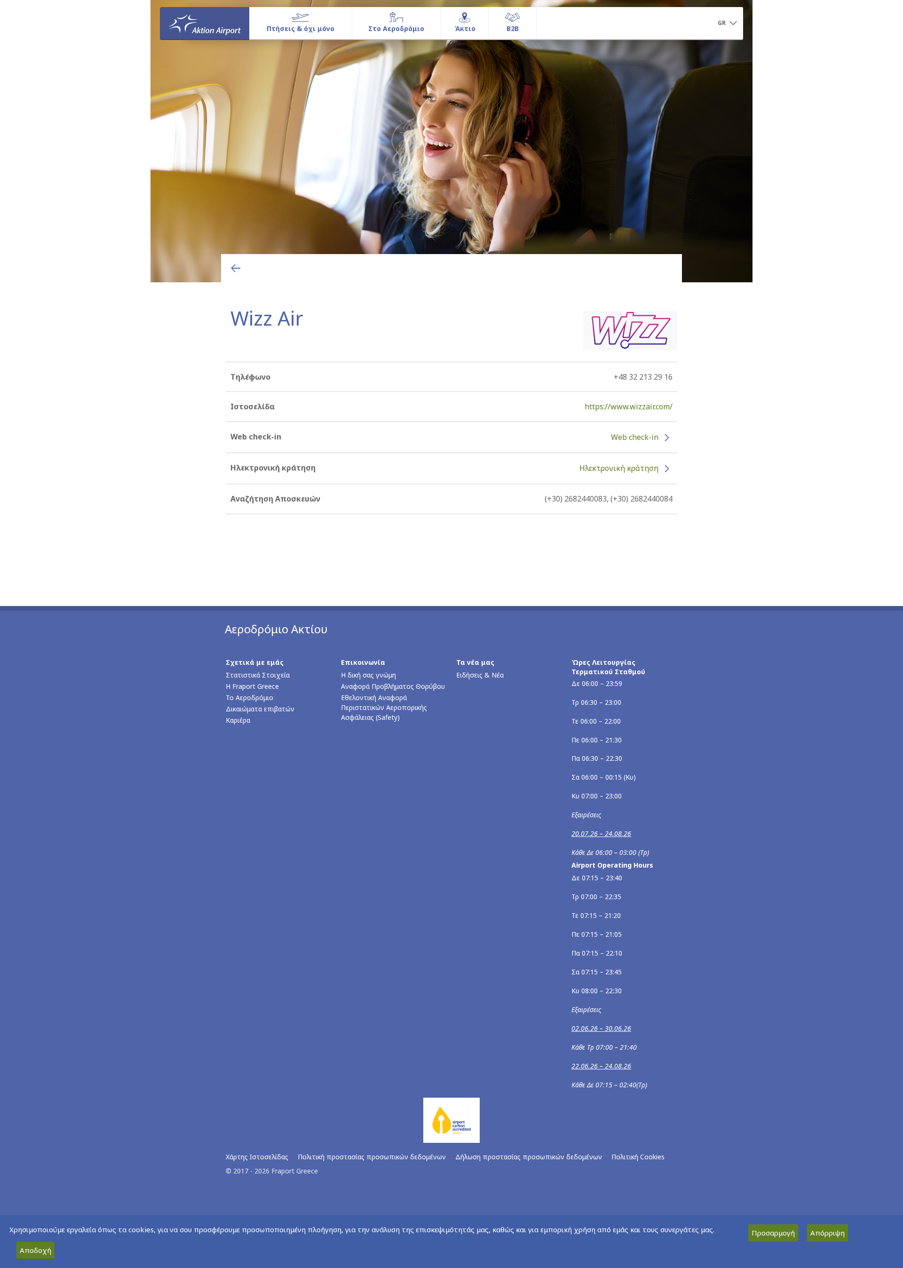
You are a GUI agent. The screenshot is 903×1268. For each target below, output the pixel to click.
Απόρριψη (827, 1232)
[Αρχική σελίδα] (204, 23)
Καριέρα (238, 720)
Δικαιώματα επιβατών (260, 708)
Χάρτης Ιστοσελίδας (257, 1156)
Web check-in (634, 437)
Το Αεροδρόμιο (249, 697)
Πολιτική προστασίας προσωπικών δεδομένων (372, 1156)
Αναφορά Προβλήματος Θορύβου (393, 686)
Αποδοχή (35, 1250)
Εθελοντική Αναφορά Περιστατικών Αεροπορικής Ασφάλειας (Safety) (384, 707)
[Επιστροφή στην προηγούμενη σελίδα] (235, 268)
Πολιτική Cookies (638, 1156)
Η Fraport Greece (252, 686)
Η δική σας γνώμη (368, 674)
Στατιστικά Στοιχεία (258, 674)
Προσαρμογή (773, 1232)
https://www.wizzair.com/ (629, 406)
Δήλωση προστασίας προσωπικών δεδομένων (528, 1156)
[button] (727, 23)
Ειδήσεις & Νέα (480, 674)
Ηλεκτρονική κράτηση (618, 468)
